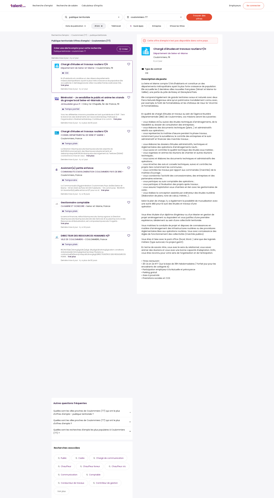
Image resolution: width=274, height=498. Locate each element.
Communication (69, 474)
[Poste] (90, 17)
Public (64, 458)
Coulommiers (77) (79, 35)
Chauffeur (66, 466)
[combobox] (92, 17)
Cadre (81, 458)
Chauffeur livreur (91, 466)
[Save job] (128, 64)
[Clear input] (118, 17)
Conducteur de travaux (72, 483)
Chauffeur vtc (119, 466)
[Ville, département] (152, 17)
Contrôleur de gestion (107, 483)
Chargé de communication (110, 458)
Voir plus (65, 85)
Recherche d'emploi (60, 35)
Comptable (94, 474)
